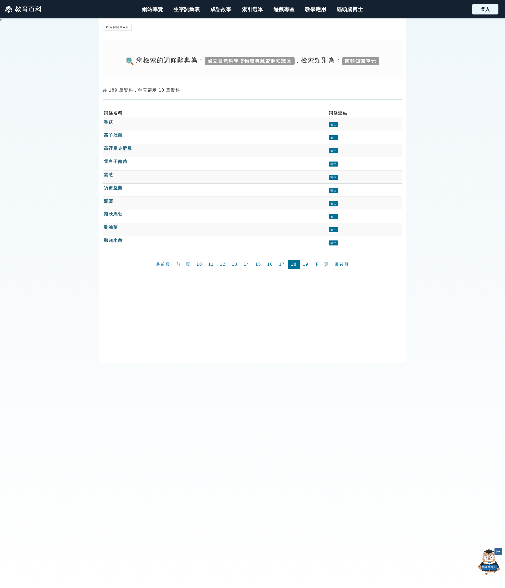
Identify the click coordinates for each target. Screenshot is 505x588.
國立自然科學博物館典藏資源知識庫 (250, 60)
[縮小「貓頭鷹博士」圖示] (498, 551)
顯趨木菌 (113, 240)
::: (2, 9)
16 (270, 264)
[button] (252, 9)
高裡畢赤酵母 (118, 148)
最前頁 (163, 264)
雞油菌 (111, 227)
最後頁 (342, 264)
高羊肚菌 (113, 135)
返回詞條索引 (119, 27)
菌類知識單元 (360, 60)
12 (223, 264)
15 (258, 264)
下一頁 (322, 264)
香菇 (108, 122)
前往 (333, 124)
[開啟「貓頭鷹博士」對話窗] (489, 562)
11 (211, 264)
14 (246, 264)
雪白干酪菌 (116, 161)
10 (199, 264)
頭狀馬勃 (113, 214)
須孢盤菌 (113, 187)
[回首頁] (23, 9)
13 (235, 264)
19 (306, 264)
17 (282, 264)
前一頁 (183, 264)
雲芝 (108, 174)
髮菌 (108, 201)
